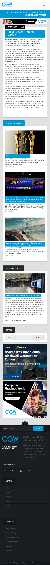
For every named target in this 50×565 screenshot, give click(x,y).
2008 (34, 13)
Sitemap (9, 546)
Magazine (9, 497)
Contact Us (10, 550)
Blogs (8, 505)
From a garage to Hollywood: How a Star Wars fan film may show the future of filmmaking (24, 244)
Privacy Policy (11, 533)
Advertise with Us (12, 542)
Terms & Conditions (12, 537)
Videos (8, 501)
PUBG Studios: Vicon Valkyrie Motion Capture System (23, 295)
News (25, 13)
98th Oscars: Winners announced (17, 156)
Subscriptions (11, 528)
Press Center (12, 13)
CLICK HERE (9, 320)
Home (8, 488)
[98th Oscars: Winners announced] (25, 142)
